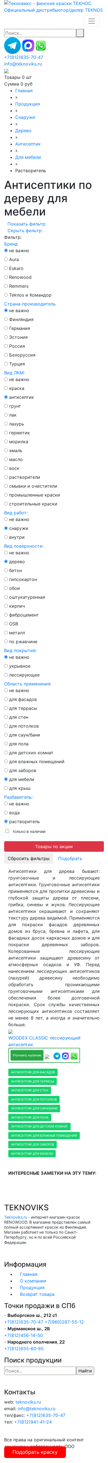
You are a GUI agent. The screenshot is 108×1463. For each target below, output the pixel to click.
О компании (33, 1281)
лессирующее (24, 675)
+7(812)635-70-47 (23, 1322)
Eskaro (16, 268)
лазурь (16, 424)
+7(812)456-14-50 (23, 1335)
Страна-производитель (30, 304)
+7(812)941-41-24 (33, 1422)
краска (16, 388)
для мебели (21, 779)
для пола (19, 743)
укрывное (19, 666)
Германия (19, 328)
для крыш (19, 788)
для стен (18, 717)
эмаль (15, 450)
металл (17, 632)
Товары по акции (54, 846)
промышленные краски (34, 495)
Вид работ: (16, 512)
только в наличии (27, 831)
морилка (18, 441)
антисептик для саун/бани (34, 1108)
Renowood (20, 277)
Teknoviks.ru (15, 1217)
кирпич (17, 606)
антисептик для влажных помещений (44, 1136)
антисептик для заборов (32, 1144)
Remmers (19, 286)
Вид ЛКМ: (14, 372)
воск (14, 468)
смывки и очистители (33, 486)
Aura (14, 259)
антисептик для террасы (32, 1081)
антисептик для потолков (34, 1099)
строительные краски (33, 504)
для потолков (24, 726)
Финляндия (21, 319)
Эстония (18, 337)
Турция (17, 364)
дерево (17, 561)
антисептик (21, 397)
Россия (17, 346)
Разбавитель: (18, 797)
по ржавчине (23, 641)
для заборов (22, 770)
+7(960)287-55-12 (64, 1322)
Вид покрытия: (20, 650)
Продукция (32, 1287)
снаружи (18, 528)
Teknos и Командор (30, 295)
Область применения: (28, 684)
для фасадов (23, 699)
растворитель (24, 821)
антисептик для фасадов (33, 1072)
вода (14, 812)
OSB (13, 624)
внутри (17, 537)
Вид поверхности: (23, 546)
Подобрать (70, 858)
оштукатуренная (27, 597)
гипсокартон (23, 579)
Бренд (11, 244)
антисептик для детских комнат (39, 1126)
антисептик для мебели (32, 1154)
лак (13, 415)
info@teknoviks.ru (23, 64)
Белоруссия (22, 355)
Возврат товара (37, 1294)
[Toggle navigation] (91, 21)
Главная (28, 1274)
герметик (19, 432)
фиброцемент (24, 615)
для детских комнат (31, 752)
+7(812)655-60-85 (24, 1348)
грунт (15, 406)
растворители (24, 477)
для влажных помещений (37, 761)
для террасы (23, 708)
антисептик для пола (29, 1117)
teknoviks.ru (28, 1402)
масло (16, 459)
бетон (15, 570)
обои (14, 588)
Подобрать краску (35, 1452)
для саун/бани (24, 735)
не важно (19, 250)
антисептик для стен (29, 1090)
